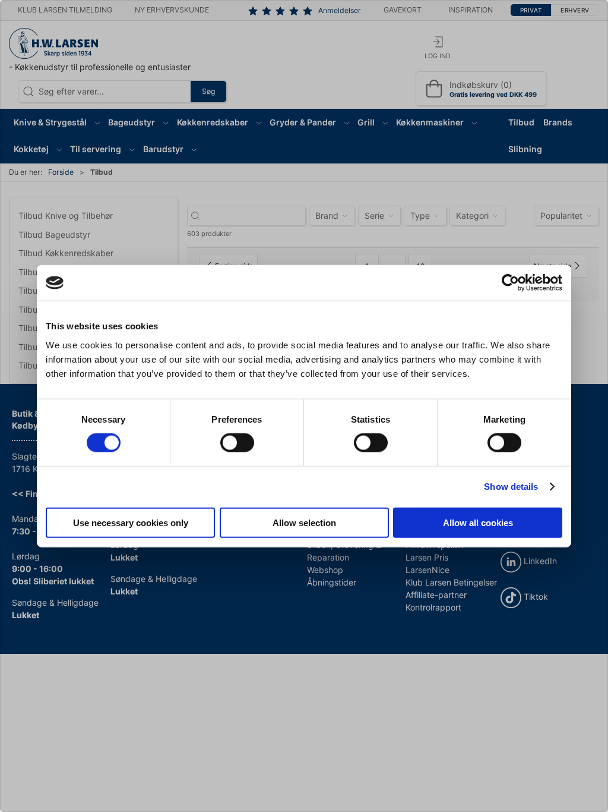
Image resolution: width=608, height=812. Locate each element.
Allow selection (304, 522)
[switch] (237, 442)
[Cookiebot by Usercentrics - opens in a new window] (510, 283)
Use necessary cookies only (130, 522)
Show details (511, 486)
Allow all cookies (478, 522)
